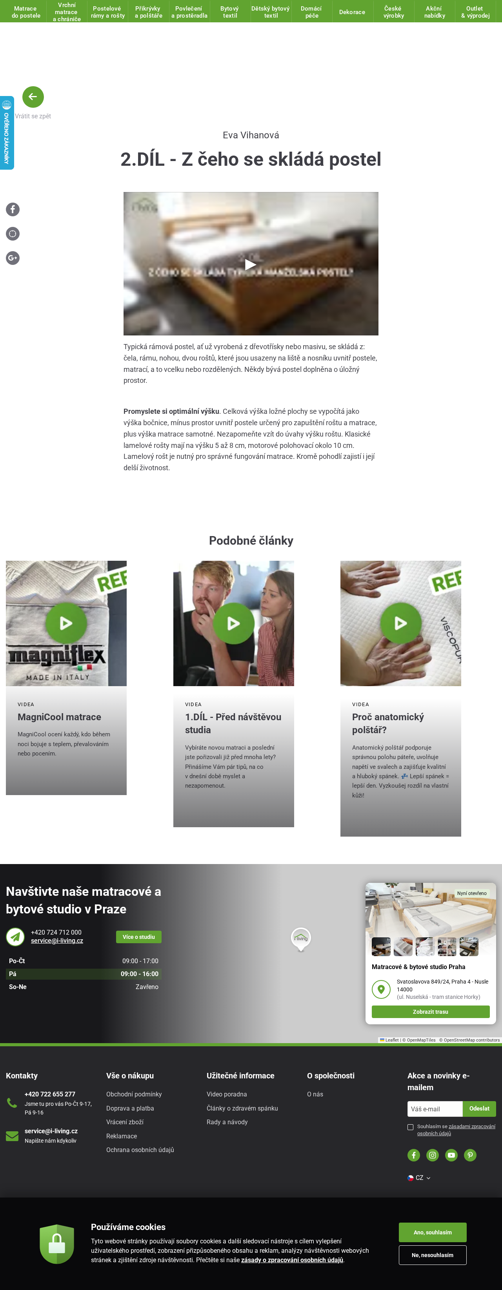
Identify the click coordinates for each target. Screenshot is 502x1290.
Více (139, 937)
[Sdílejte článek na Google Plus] (13, 258)
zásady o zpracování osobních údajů (292, 1260)
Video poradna (227, 1094)
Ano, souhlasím (433, 1232)
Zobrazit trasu (430, 1012)
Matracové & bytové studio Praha (419, 967)
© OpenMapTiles (419, 1040)
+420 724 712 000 (56, 932)
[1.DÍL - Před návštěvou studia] (233, 623)
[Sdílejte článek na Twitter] (13, 234)
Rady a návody (227, 1122)
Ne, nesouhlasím (432, 1255)
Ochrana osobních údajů (140, 1150)
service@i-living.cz (57, 940)
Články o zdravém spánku (242, 1108)
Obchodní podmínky (134, 1094)
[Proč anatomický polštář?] (400, 623)
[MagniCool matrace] (66, 623)
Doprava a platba (130, 1108)
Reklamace (121, 1136)
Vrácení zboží (125, 1122)
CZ (420, 1177)
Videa (26, 704)
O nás (315, 1094)
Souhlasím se (456, 1129)
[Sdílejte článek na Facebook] (13, 209)
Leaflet (391, 1040)
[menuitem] (418, 1178)
